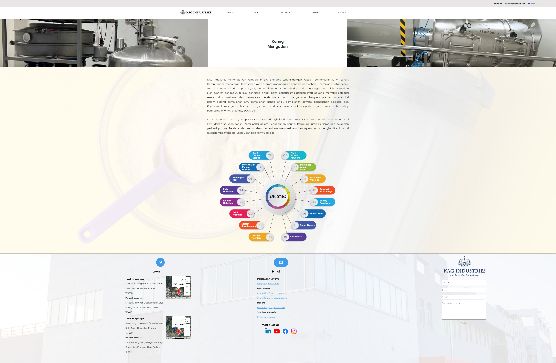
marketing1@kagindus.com (272, 298)
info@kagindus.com (516, 3)
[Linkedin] (268, 331)
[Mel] (281, 262)
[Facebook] (285, 331)
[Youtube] (276, 331)
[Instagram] (293, 331)
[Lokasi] (160, 262)
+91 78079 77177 (500, 3)
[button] (285, 12)
